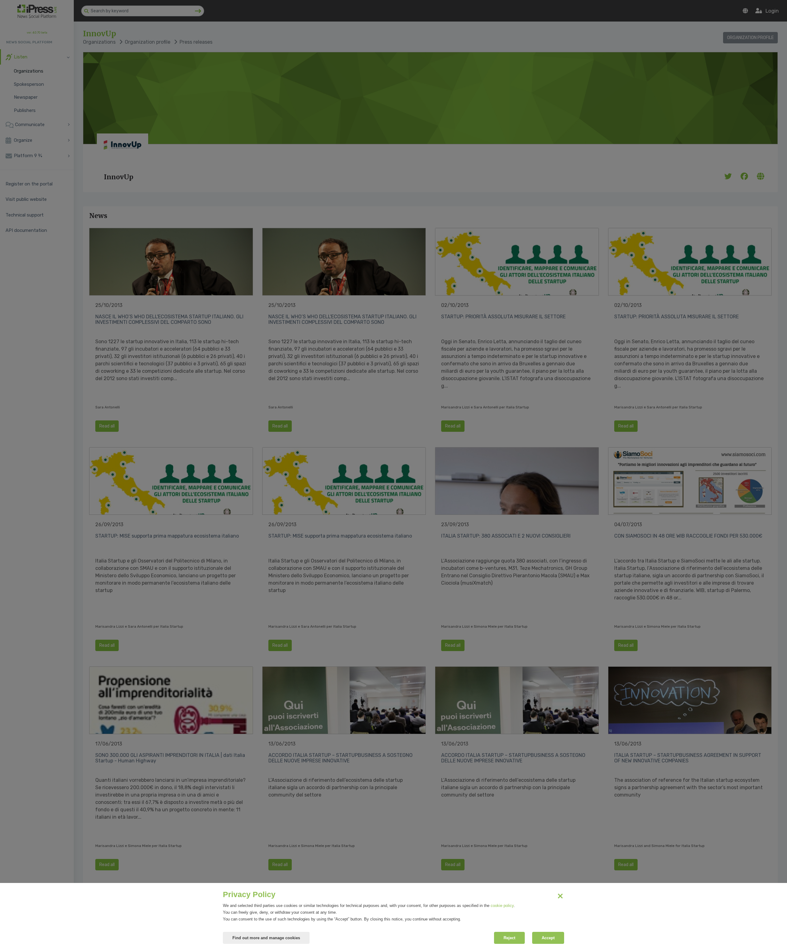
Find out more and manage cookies (266, 938)
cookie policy (502, 905)
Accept (548, 938)
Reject (509, 938)
